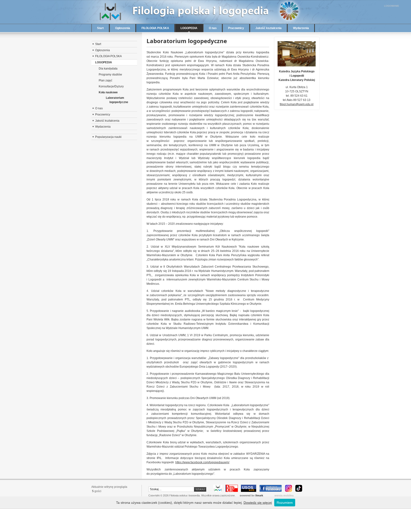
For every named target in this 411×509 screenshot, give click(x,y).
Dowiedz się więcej (258, 502)
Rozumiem (285, 502)
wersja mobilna (284, 495)
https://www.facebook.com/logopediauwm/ (202, 462)
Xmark (259, 495)
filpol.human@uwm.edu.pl (296, 104)
